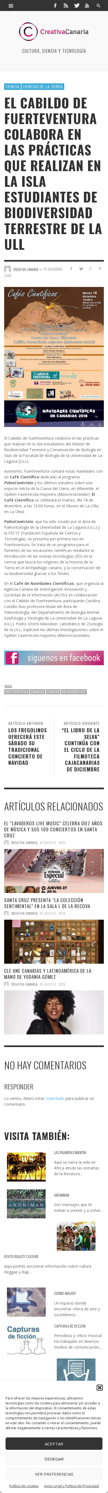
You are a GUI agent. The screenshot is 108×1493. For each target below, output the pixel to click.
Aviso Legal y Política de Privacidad (71, 1486)
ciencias (53, 691)
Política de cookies (23, 1486)
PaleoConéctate (74, 691)
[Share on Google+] (90, 269)
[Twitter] (76, 5)
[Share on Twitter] (81, 269)
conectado (55, 1098)
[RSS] (66, 5)
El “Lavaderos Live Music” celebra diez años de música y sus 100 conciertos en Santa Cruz (53, 829)
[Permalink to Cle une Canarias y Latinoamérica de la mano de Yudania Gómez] (54, 1012)
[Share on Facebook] (71, 269)
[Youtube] (87, 5)
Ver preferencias (54, 1474)
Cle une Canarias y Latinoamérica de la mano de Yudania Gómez (47, 973)
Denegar (54, 1459)
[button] (99, 1387)
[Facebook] (55, 5)
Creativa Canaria (24, 842)
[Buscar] (11, 5)
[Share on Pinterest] (100, 269)
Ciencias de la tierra (43, 86)
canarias (37, 691)
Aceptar (54, 1444)
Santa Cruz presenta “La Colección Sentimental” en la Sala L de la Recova (47, 903)
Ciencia (12, 86)
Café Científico (16, 691)
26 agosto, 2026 (53, 842)
